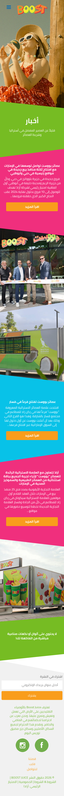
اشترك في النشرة (51, 676)
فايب (32, 764)
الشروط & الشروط (45, 782)
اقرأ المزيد (32, 207)
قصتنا (32, 759)
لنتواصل (32, 769)
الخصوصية (25, 782)
